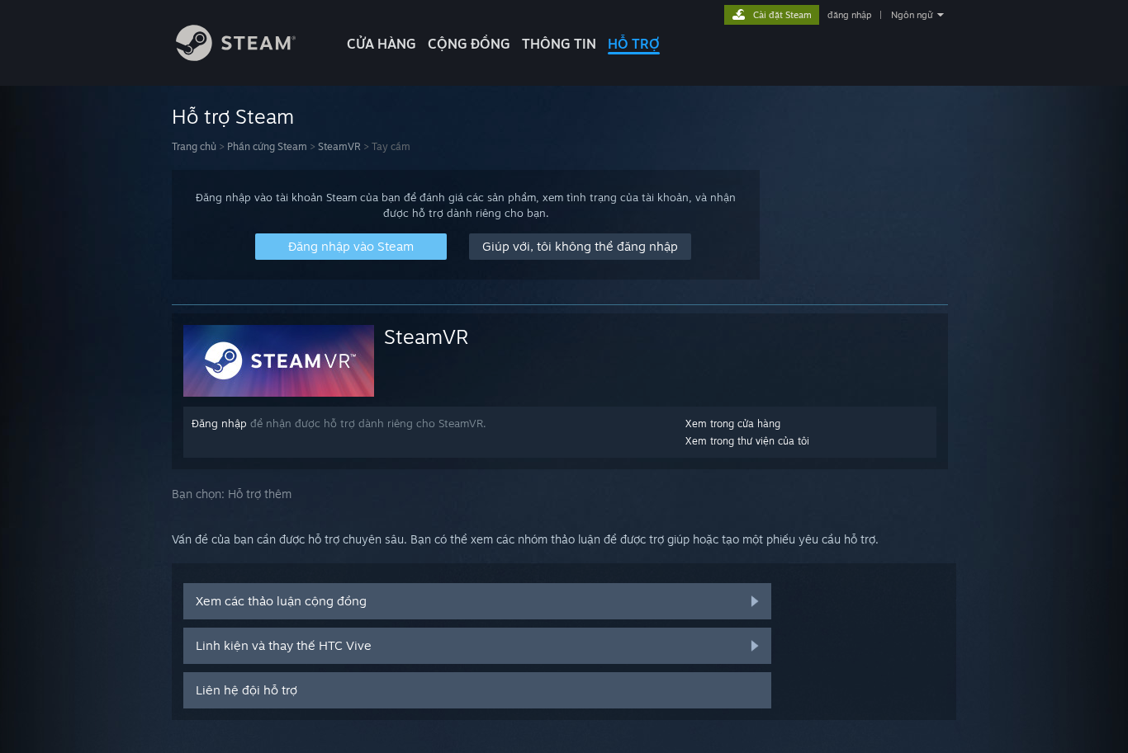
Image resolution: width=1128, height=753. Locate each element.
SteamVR (339, 146)
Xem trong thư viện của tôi (747, 441)
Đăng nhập (219, 423)
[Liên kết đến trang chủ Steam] (236, 56)
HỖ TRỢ (634, 43)
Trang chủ (194, 146)
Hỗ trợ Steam (233, 116)
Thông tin (559, 43)
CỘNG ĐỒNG (469, 43)
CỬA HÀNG (381, 43)
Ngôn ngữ (912, 15)
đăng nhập (849, 15)
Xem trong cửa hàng (732, 423)
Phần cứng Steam (267, 146)
